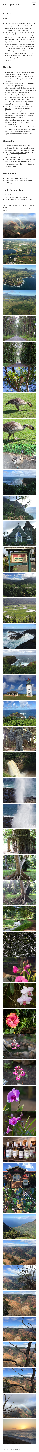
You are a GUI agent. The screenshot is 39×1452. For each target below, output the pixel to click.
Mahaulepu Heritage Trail (20, 120)
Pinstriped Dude (11, 4)
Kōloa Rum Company (18, 152)
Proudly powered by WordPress (11, 1449)
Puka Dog (12, 102)
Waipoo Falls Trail (17, 159)
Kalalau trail (15, 88)
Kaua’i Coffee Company (19, 113)
